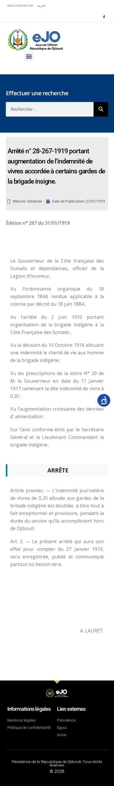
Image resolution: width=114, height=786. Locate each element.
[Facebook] (104, 17)
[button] (29, 56)
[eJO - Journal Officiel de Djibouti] (35, 39)
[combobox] (50, 109)
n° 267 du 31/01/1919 (38, 223)
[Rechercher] (101, 109)
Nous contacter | (20, 5)
